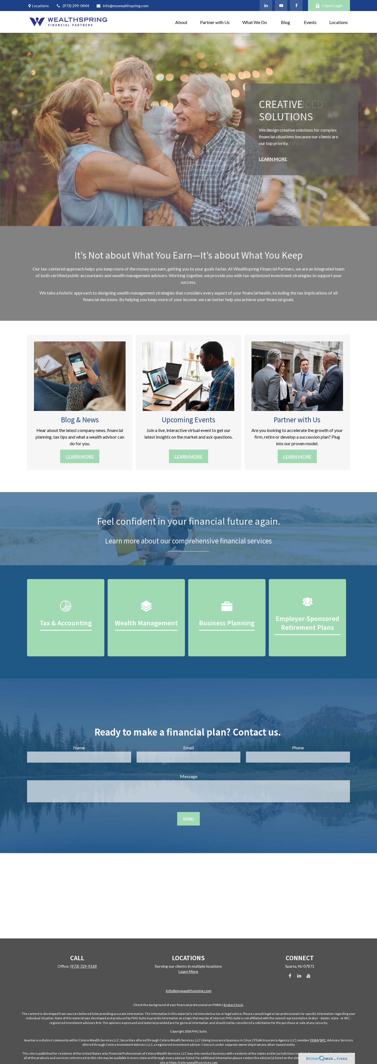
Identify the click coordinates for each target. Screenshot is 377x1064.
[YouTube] (281, 5)
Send (188, 818)
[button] (181, 22)
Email (188, 747)
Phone (298, 747)
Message (188, 776)
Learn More (188, 971)
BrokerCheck (233, 1005)
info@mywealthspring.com (125, 5)
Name (79, 747)
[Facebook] (296, 5)
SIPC (323, 1040)
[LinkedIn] (266, 5)
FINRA (314, 1040)
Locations (40, 5)
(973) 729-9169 (83, 966)
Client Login (332, 5)
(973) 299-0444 (76, 5)
